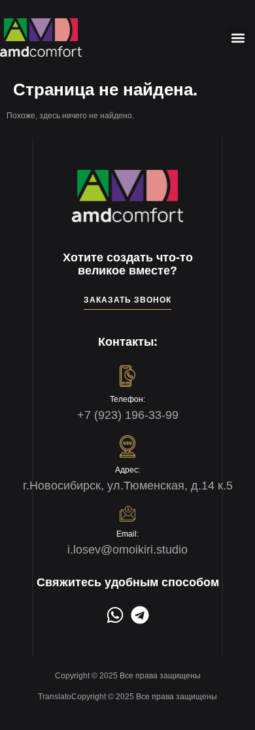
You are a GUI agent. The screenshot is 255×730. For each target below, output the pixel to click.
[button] (237, 37)
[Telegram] (140, 615)
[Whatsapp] (115, 615)
